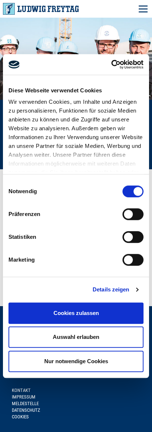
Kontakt (21, 390)
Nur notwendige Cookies (76, 361)
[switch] (133, 214)
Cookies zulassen (76, 313)
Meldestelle (25, 403)
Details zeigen (111, 289)
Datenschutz (26, 410)
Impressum (23, 397)
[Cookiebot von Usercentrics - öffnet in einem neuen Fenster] (111, 64)
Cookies (20, 416)
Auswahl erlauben (76, 337)
